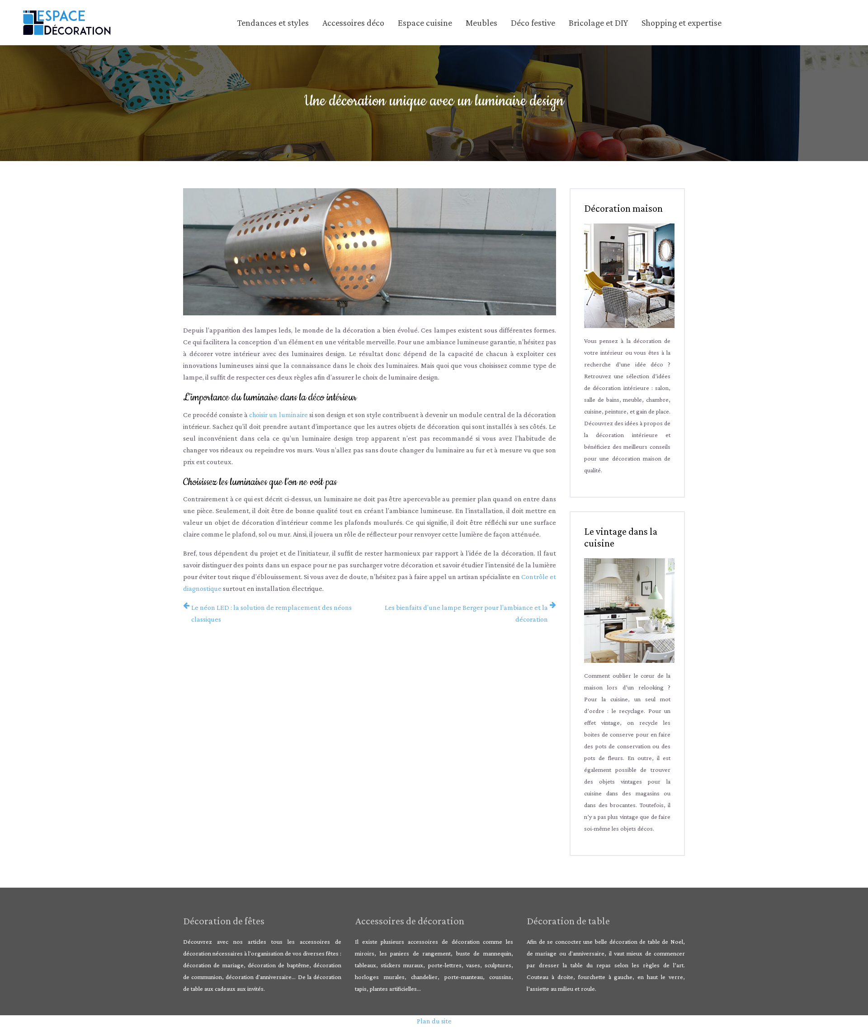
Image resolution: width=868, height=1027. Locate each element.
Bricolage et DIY (598, 23)
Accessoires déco (353, 23)
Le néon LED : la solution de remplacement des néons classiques (271, 613)
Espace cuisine (425, 23)
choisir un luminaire (278, 414)
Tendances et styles (273, 23)
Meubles (481, 23)
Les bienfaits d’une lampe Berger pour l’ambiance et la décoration (466, 613)
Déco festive (533, 23)
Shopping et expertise (682, 23)
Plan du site (434, 1021)
